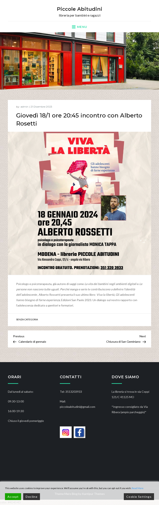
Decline (31, 496)
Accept (13, 496)
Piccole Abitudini (79, 9)
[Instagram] (66, 432)
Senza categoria (27, 319)
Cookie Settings (139, 496)
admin (24, 106)
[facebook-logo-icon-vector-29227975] (80, 432)
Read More (137, 488)
